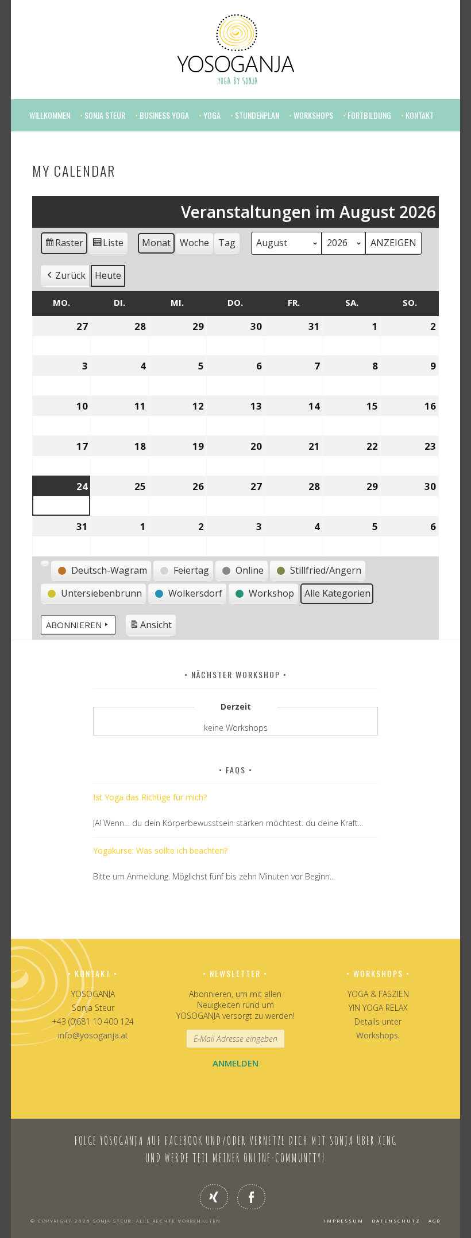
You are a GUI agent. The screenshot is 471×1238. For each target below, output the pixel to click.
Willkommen (49, 115)
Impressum (344, 1220)
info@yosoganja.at (93, 1035)
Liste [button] (107, 245)
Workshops (313, 115)
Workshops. (378, 1035)
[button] (65, 276)
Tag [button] (226, 242)
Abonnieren (74, 624)
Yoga (212, 115)
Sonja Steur (104, 115)
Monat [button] (156, 242)
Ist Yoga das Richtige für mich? (150, 797)
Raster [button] (64, 245)
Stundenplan (257, 115)
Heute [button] (108, 275)
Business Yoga (164, 115)
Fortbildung (369, 115)
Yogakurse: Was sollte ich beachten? (160, 850)
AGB (434, 1220)
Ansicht (152, 627)
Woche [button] (194, 242)
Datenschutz (396, 1220)
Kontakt (420, 115)
